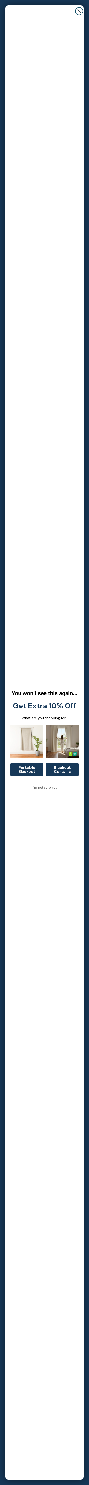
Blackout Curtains (62, 769)
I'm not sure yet (44, 787)
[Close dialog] (79, 11)
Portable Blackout (26, 769)
